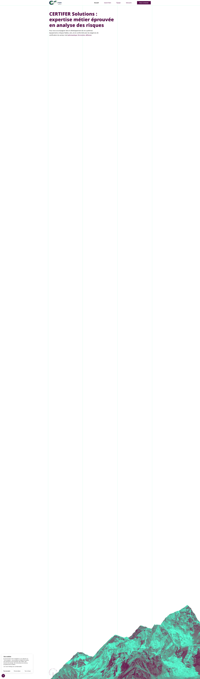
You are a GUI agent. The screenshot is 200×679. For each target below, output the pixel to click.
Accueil (96, 3)
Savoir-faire (107, 3)
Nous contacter (144, 3)
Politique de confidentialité (15, 666)
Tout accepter (6, 671)
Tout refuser (28, 671)
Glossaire (129, 3)
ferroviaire (81, 35)
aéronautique (72, 35)
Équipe (118, 3)
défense (88, 35)
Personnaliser (17, 671)
